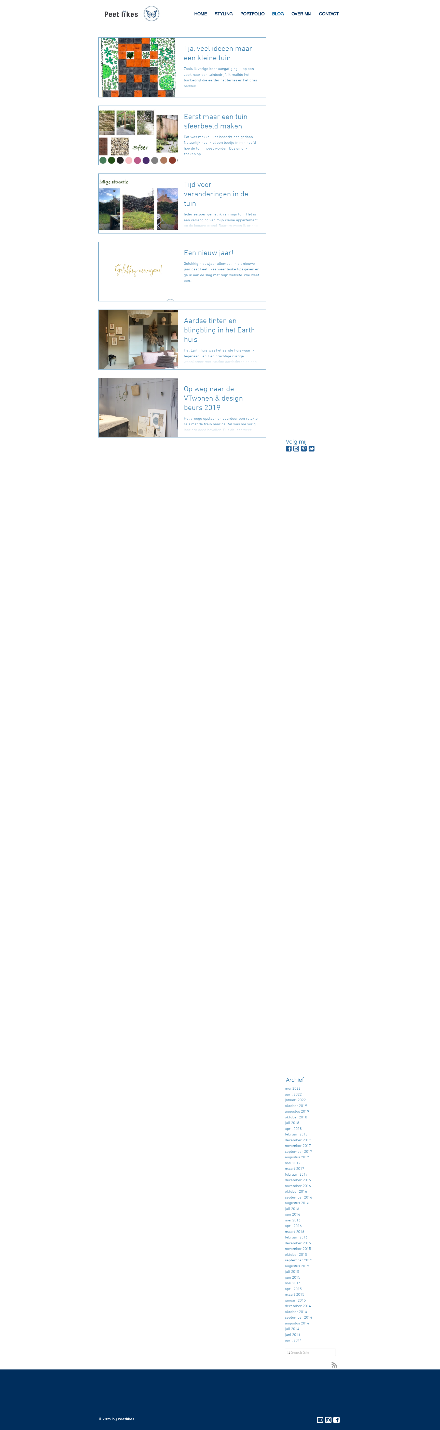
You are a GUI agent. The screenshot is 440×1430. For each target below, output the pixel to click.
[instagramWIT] (328, 1420)
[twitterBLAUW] (311, 448)
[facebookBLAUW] (289, 448)
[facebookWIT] (336, 1420)
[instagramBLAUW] (296, 448)
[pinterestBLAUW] (304, 448)
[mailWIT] (320, 1420)
